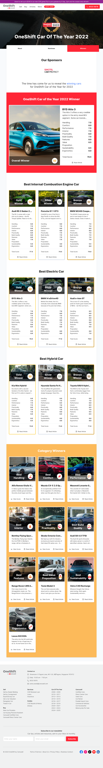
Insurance (30, 696)
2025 (58, 710)
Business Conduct (67, 752)
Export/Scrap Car (9, 696)
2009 (58, 692)
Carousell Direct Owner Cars (12, 717)
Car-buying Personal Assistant (13, 712)
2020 (53, 706)
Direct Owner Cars (82, 694)
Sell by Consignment (10, 694)
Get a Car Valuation (9, 699)
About (20, 48)
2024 (53, 710)
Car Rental (79, 699)
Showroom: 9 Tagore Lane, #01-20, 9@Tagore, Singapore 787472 (52, 674)
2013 (58, 696)
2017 (58, 701)
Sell (20, 7)
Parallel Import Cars (82, 701)
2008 (53, 692)
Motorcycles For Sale (82, 708)
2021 (58, 706)
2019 (58, 703)
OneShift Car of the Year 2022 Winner (51, 99)
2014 (53, 699)
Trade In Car (7, 703)
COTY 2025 (49, 6)
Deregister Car (8, 701)
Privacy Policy (55, 752)
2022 (53, 708)
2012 (53, 696)
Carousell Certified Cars (11, 715)
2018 (53, 703)
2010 (53, 694)
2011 (58, 694)
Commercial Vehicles (82, 703)
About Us (46, 752)
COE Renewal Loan (33, 692)
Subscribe (72, 739)
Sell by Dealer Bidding (10, 692)
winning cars (74, 83)
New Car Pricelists (9, 710)
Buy (25, 7)
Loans (29, 694)
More (40, 7)
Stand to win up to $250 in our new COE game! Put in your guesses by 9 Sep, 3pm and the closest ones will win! (51, 1)
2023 (58, 708)
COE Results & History (34, 703)
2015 (58, 699)
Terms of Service (35, 752)
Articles (32, 7)
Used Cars (79, 696)
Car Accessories (81, 706)
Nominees (51, 48)
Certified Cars (80, 692)
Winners (83, 48)
